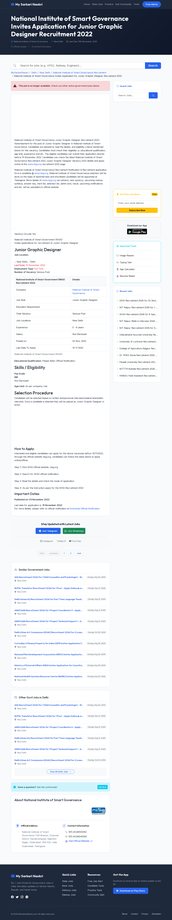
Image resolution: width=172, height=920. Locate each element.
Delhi (34, 72)
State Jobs (97, 4)
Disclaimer (156, 914)
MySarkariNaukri (19, 72)
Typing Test (126, 262)
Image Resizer (127, 255)
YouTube (76, 541)
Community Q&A (96, 894)
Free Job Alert (95, 881)
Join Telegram (49, 531)
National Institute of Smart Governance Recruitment (79, 72)
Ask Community (123, 4)
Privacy (145, 914)
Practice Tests (95, 890)
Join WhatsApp (76, 531)
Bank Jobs (67, 885)
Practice (109, 4)
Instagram (48, 541)
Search (153, 65)
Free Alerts (152, 4)
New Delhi (45, 72)
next (79, 553)
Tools (136, 4)
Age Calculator (127, 269)
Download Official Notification (85, 508)
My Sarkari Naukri (28, 4)
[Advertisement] (60, 116)
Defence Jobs (69, 890)
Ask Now (102, 787)
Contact (134, 914)
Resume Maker (127, 276)
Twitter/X (61, 541)
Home (87, 4)
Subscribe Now (137, 210)
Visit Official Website (79, 841)
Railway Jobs (69, 894)
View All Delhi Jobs (59, 772)
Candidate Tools (96, 885)
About (124, 914)
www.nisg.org (34, 164)
